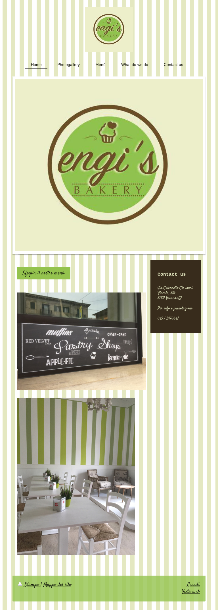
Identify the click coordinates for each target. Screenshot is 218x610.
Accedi (193, 584)
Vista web (191, 592)
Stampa (32, 584)
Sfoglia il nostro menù (43, 273)
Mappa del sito (57, 584)
